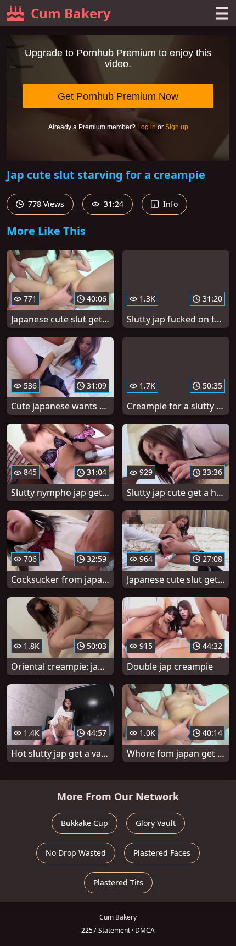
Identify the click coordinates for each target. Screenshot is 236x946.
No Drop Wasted (76, 852)
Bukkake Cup (84, 823)
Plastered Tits (118, 882)
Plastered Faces (161, 852)
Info (169, 204)
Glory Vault (156, 823)
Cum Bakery (71, 13)
